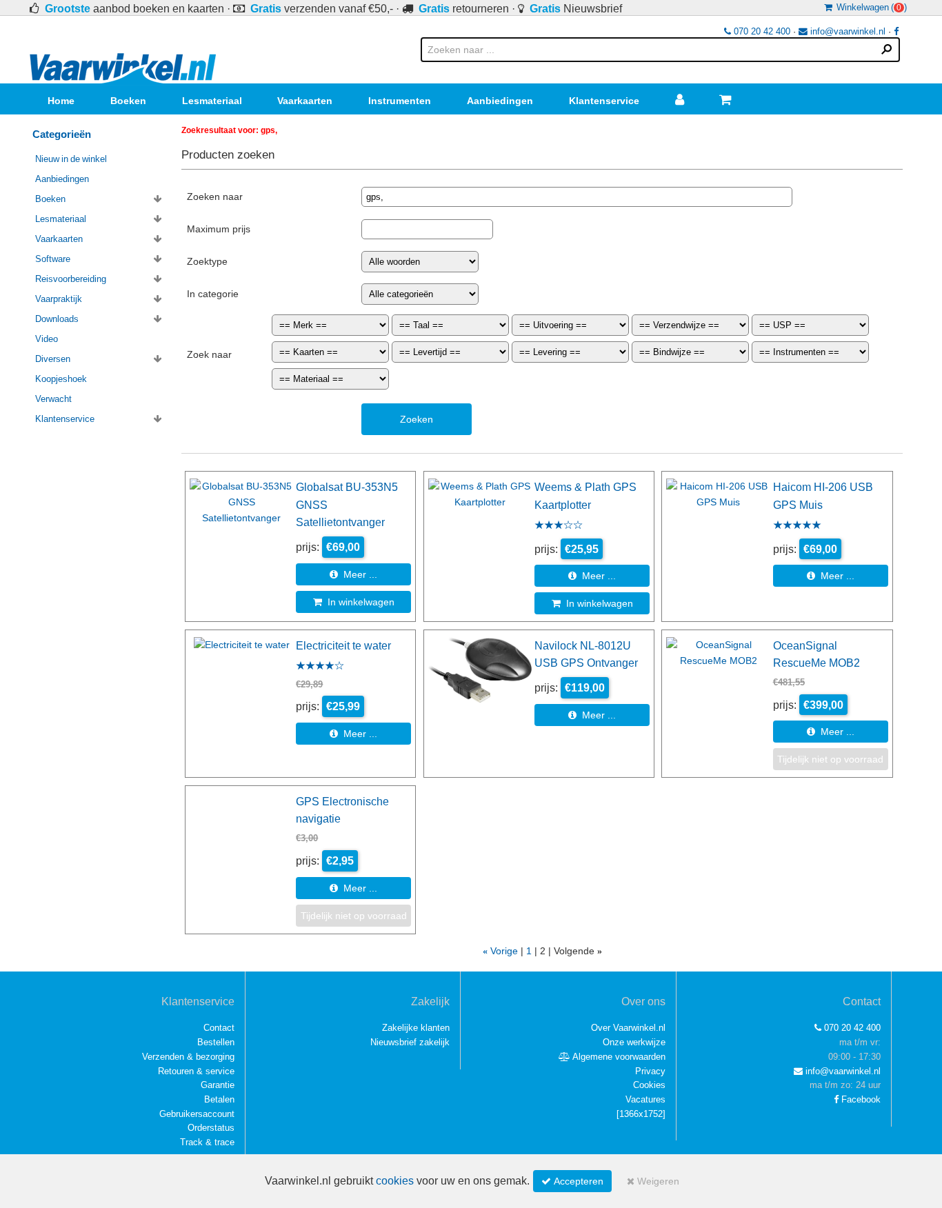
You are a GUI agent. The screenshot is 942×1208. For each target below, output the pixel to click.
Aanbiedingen (500, 100)
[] (641, 1114)
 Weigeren (653, 1181)
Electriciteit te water (343, 645)
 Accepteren (572, 1181)
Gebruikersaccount (196, 1114)
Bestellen (215, 1042)
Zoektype (207, 261)
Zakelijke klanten (416, 1028)
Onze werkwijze (634, 1042)
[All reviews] (558, 526)
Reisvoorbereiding (70, 278)
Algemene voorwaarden (617, 1056)
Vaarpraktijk (58, 298)
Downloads (57, 318)
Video (46, 338)
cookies (395, 1181)
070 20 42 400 (760, 31)
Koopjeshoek (61, 378)
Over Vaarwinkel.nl (628, 1028)
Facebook (860, 1099)
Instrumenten (399, 100)
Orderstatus (211, 1128)
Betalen (219, 1099)
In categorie (213, 293)
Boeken (128, 100)
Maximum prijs (218, 228)
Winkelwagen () (869, 7)
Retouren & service (196, 1071)
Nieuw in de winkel (71, 158)
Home (61, 100)
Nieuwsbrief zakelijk (410, 1042)
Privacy (650, 1071)
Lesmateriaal (212, 100)
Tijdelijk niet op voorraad (830, 759)
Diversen (52, 358)
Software (52, 258)
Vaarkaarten (304, 100)
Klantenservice (604, 100)
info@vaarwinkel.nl (846, 31)
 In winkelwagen (353, 602)
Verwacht (53, 398)
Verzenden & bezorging (188, 1056)
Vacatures (645, 1099)
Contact (218, 1028)
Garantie (217, 1085)
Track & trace (207, 1142)
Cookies (649, 1085)
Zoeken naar (215, 196)
